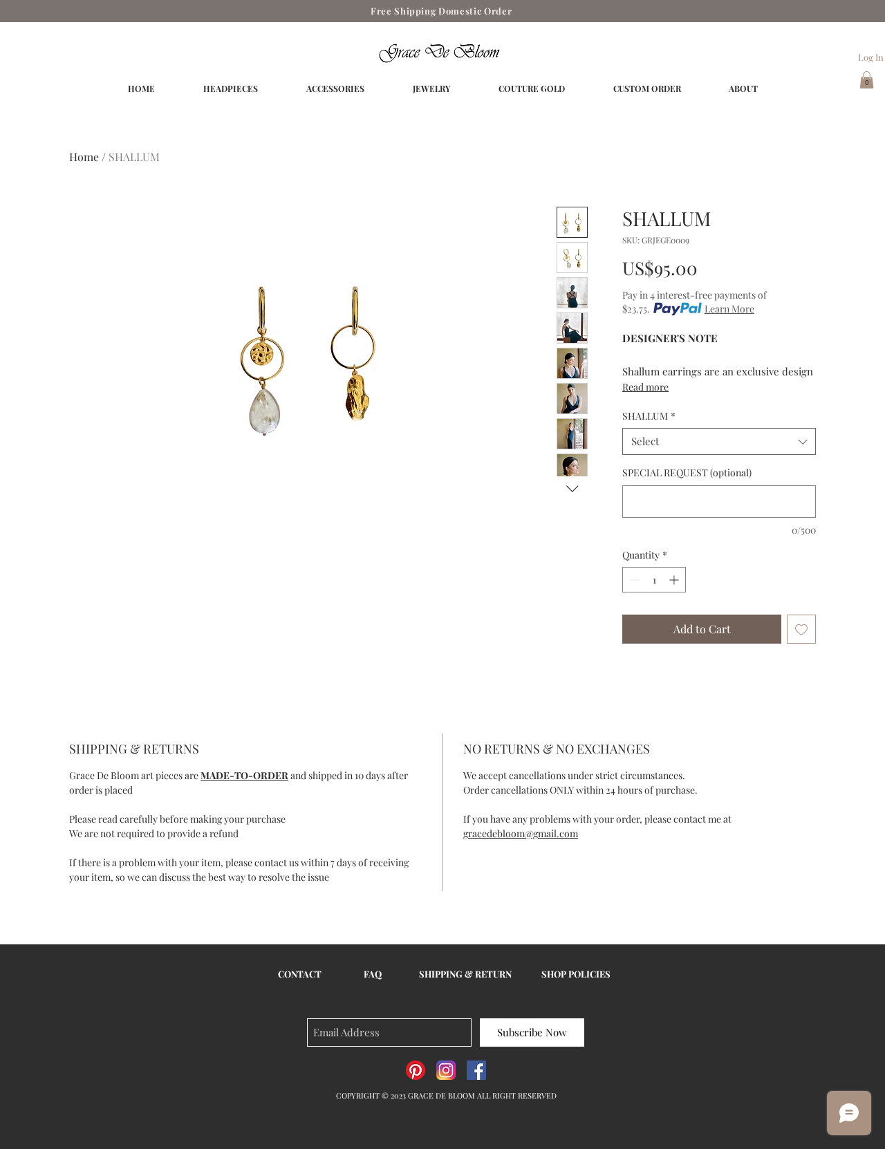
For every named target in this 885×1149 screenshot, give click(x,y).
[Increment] (675, 580)
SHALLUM (649, 415)
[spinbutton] (654, 580)
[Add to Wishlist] (801, 629)
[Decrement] (633, 580)
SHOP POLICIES (576, 974)
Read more (645, 386)
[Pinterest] (415, 1070)
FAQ (373, 974)
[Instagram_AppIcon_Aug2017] (446, 1070)
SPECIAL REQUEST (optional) (687, 472)
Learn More (729, 308)
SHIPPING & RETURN (465, 974)
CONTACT (300, 974)
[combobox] (719, 441)
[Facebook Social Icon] (476, 1070)
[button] (866, 79)
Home (84, 156)
